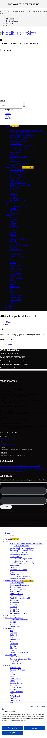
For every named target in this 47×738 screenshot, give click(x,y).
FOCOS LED (10, 202)
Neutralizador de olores (18, 157)
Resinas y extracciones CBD (20, 245)
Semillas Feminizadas (18, 176)
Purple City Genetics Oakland (21, 185)
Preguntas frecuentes (30, 469)
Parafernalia (9, 215)
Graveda (13, 276)
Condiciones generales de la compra (20, 466)
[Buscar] (24, 104)
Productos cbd (10, 241)
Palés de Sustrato (20, 139)
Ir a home (8, 344)
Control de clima (16, 144)
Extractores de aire (21, 148)
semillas (8, 114)
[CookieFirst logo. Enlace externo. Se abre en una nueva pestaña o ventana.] (3, 709)
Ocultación (14, 230)
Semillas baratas (16, 174)
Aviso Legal (4, 466)
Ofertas (12, 126)
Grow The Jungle (16, 278)
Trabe (12, 302)
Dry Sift (13, 209)
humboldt (13, 191)
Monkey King (15, 226)
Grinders (13, 224)
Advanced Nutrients (17, 256)
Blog (8, 25)
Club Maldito (10, 308)
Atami (12, 258)
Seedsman (13, 194)
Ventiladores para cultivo (23, 146)
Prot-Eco (13, 284)
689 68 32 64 (4, 438)
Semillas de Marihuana (19, 167)
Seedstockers (15, 196)
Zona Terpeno (10, 306)
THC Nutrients (15, 300)
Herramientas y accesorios (20, 163)
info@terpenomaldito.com (8, 444)
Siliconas (13, 235)
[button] (2, 101)
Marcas (7, 252)
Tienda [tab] (7, 533)
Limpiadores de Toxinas (19, 239)
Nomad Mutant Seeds (18, 183)
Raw (11, 217)
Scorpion (13, 293)
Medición (13, 155)
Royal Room (14, 291)
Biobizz (13, 263)
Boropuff (13, 228)
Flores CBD (14, 243)
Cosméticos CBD (16, 250)
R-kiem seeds (15, 187)
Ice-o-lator (13, 211)
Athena (12, 260)
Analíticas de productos (15, 471)
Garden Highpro (16, 274)
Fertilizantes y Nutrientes (19, 141)
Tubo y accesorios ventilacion (25, 150)
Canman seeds (15, 265)
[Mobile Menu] (1, 40)
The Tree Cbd (15, 297)
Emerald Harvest (16, 269)
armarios (8, 118)
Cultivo (7, 128)
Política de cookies (13, 469)
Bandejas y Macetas (17, 165)
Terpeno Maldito (16, 295)
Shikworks (14, 222)
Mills (11, 280)
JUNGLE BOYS (16, 181)
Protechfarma (15, 287)
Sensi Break (14, 198)
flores (7, 116)
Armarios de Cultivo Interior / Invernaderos (26, 131)
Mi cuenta (10, 19)
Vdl (11, 304)
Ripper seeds (14, 189)
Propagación (14, 161)
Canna (12, 267)
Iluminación (14, 152)
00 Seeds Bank (15, 254)
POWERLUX (15, 282)
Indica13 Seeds (15, 178)
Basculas (13, 232)
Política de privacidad (37, 706)
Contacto (9, 23)
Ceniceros (13, 237)
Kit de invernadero (21, 133)
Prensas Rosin (15, 213)
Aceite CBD (14, 248)
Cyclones (13, 219)
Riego (12, 159)
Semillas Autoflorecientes (19, 172)
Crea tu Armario (11, 310)
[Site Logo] (18, 33)
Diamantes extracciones (19, 206)
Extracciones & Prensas (14, 204)
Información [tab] (9, 535)
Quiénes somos (12, 21)
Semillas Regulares (17, 170)
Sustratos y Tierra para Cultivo (21, 137)
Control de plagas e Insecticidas (22, 135)
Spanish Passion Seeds (18, 200)
